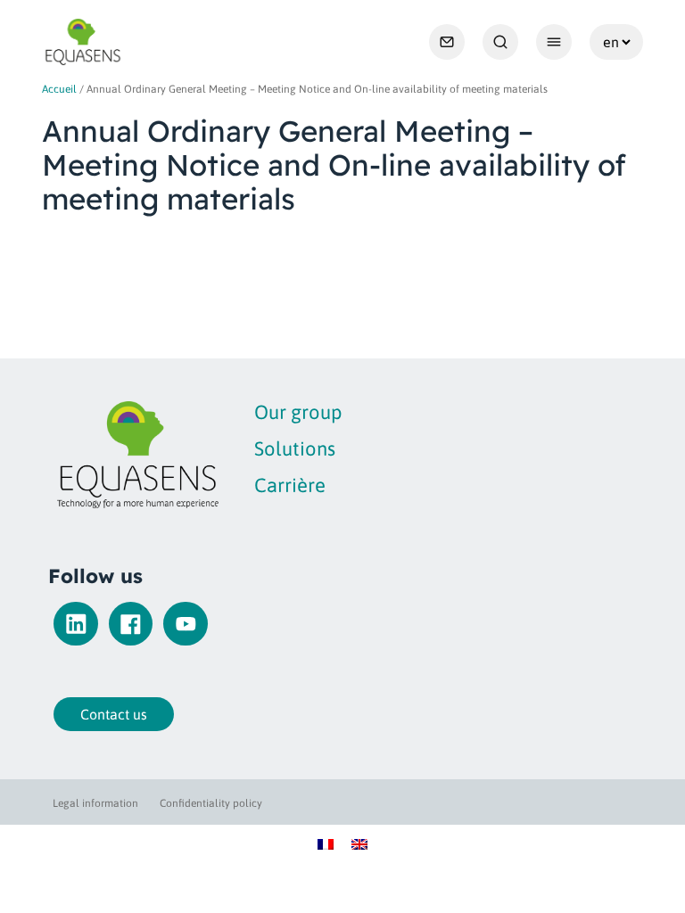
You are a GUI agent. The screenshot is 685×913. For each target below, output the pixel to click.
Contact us (113, 714)
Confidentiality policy (211, 803)
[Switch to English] (359, 844)
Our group (298, 412)
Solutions (294, 448)
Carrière (290, 485)
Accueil (59, 89)
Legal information (95, 803)
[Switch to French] (325, 844)
